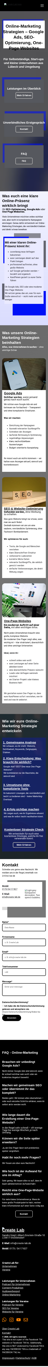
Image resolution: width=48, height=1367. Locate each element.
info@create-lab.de (11, 897)
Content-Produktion (12, 1287)
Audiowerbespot (11, 1291)
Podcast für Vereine (12, 1304)
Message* (7, 981)
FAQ (24, 161)
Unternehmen (9, 1266)
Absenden (11, 1018)
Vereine (6, 1269)
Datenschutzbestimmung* (15, 1002)
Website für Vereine (12, 1311)
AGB (34, 1358)
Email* (5, 952)
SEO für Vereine (10, 1308)
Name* (5, 922)
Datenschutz (23, 1358)
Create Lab (13, 1230)
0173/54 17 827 (9, 889)
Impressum (8, 1358)
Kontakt (24, 129)
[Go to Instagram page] (12, 1320)
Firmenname (8, 937)
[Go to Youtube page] (19, 1320)
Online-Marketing (11, 1294)
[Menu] (42, 5)
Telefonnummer (10, 966)
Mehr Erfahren (24, 95)
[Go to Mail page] (26, 1320)
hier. (4, 1014)
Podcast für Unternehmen (16, 1284)
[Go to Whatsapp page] (5, 1320)
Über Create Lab (10, 1328)
